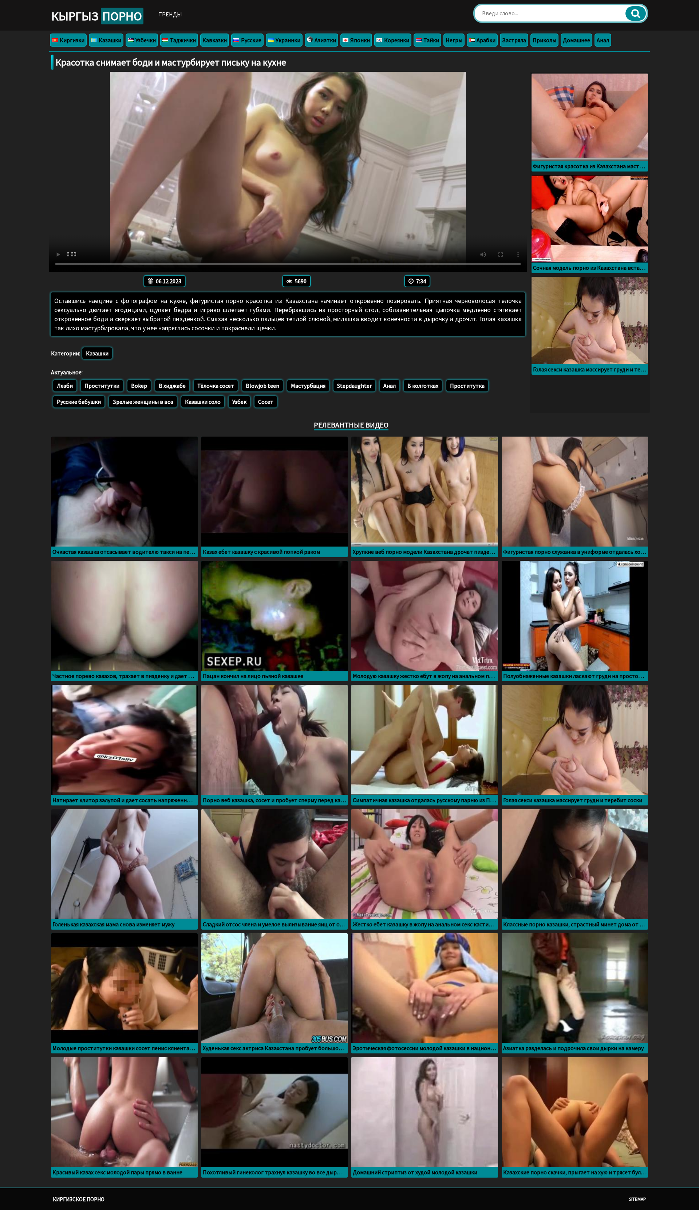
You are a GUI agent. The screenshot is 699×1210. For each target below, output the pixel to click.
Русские (250, 40)
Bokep (139, 385)
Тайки (430, 40)
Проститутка (467, 385)
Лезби (65, 385)
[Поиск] (635, 13)
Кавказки (214, 40)
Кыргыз (96, 16)
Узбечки (145, 40)
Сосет (265, 401)
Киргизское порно (78, 1199)
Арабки (485, 40)
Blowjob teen (262, 385)
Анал (603, 40)
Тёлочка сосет (215, 385)
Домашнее (576, 40)
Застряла (514, 40)
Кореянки (396, 40)
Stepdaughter (354, 385)
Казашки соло (203, 401)
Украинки (287, 40)
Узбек (239, 401)
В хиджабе (172, 385)
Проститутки (101, 385)
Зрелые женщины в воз (142, 401)
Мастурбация (308, 385)
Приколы (544, 40)
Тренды (170, 14)
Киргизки (71, 40)
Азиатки (324, 40)
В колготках (422, 385)
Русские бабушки (79, 401)
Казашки (109, 40)
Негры (454, 40)
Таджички (182, 40)
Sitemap (637, 1199)
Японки (359, 40)
